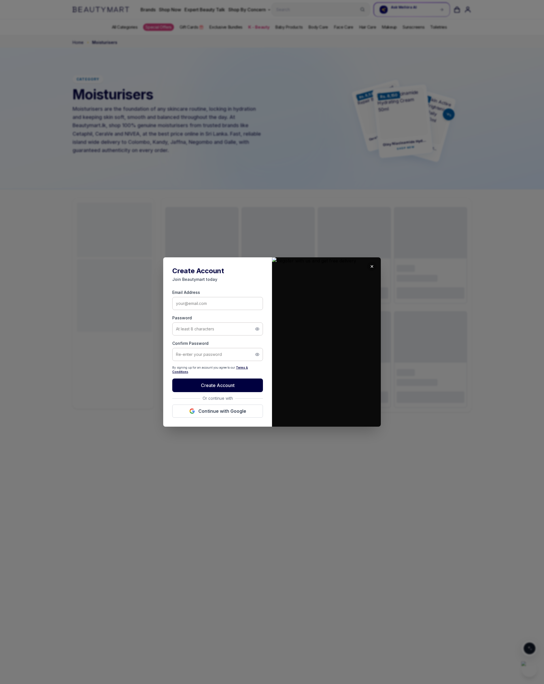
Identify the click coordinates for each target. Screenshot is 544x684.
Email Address (186, 292)
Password (182, 317)
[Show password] (257, 328)
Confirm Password (190, 343)
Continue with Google (222, 411)
